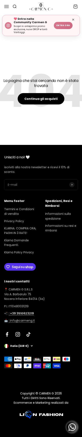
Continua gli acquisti (41, 99)
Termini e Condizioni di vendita (19, 211)
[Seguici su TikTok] (28, 334)
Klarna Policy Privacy (19, 252)
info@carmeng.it (22, 320)
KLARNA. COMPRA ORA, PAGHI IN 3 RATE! (20, 230)
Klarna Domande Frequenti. (16, 242)
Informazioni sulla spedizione (58, 216)
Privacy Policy (14, 221)
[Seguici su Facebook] (7, 334)
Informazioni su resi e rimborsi (60, 228)
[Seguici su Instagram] (18, 334)
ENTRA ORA (63, 25)
